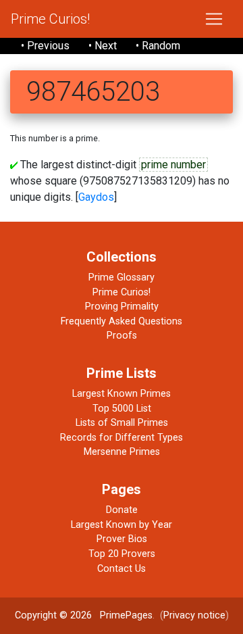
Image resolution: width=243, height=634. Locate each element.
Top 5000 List (121, 408)
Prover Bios (122, 539)
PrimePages (126, 615)
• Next (102, 45)
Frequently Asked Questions (121, 321)
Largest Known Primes (121, 393)
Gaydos (96, 197)
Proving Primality (122, 306)
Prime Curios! (50, 19)
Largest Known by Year (121, 525)
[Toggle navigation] (214, 19)
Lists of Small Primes (122, 423)
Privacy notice (194, 615)
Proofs (122, 335)
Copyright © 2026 (53, 615)
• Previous (45, 45)
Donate (122, 510)
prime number (173, 164)
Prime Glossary (121, 277)
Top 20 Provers (121, 554)
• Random (158, 45)
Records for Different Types (121, 437)
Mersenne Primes (122, 452)
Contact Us (121, 569)
